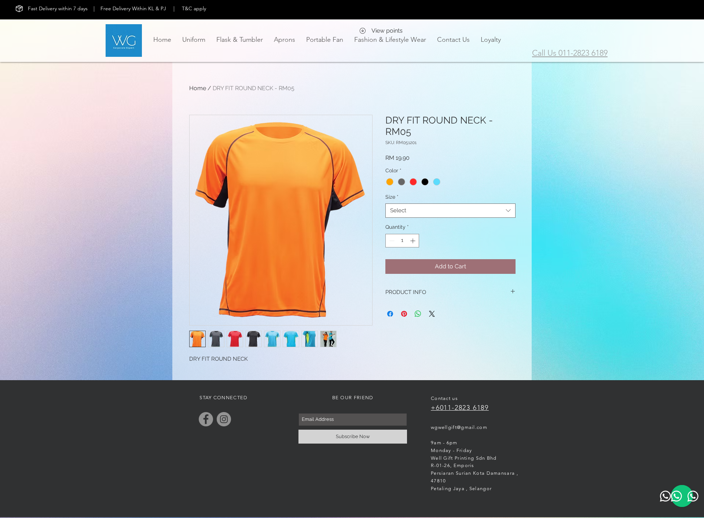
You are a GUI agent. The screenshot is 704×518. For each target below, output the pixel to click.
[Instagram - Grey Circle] (224, 419)
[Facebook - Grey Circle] (206, 419)
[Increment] (413, 240)
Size (392, 197)
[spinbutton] (402, 240)
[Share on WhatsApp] (418, 313)
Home (197, 88)
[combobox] (450, 210)
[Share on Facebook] (390, 313)
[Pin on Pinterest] (404, 313)
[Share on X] (432, 313)
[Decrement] (391, 240)
